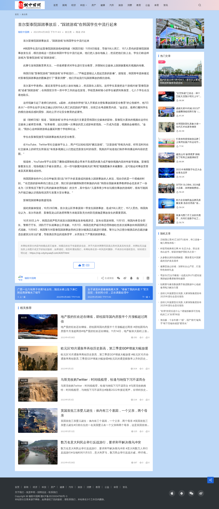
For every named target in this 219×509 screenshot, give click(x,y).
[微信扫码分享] (118, 278)
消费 (129, 5)
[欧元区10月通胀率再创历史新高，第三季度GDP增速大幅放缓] (38, 358)
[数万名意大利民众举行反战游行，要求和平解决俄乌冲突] (38, 452)
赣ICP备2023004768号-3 (54, 496)
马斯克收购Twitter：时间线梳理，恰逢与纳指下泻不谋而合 (103, 379)
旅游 (120, 5)
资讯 (165, 5)
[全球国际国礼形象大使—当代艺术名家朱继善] (166, 127)
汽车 (112, 5)
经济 (73, 5)
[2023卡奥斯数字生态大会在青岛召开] (166, 173)
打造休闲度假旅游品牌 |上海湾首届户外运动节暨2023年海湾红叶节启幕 (188, 141)
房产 (94, 5)
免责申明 (30, 492)
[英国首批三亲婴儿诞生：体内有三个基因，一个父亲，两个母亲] (38, 420)
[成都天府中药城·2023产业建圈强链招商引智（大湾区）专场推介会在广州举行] (166, 112)
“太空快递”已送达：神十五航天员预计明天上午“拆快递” (189, 96)
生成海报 (109, 278)
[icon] (172, 493)
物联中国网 (23, 32)
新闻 (64, 5)
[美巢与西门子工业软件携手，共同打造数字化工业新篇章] (166, 219)
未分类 (68, 32)
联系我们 (53, 492)
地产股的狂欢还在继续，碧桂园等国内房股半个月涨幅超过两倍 (104, 319)
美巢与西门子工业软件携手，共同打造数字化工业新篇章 (188, 218)
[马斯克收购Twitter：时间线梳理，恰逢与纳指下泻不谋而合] (38, 389)
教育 (138, 5)
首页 (55, 5)
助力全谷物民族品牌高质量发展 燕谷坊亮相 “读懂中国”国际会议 (188, 203)
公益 (147, 5)
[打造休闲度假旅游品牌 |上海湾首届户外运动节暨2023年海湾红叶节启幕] (166, 142)
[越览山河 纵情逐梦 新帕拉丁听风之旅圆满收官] (166, 158)
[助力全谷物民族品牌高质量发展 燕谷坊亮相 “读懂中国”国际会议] (166, 203)
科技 (82, 5)
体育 (156, 5)
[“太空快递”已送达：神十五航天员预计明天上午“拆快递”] (166, 97)
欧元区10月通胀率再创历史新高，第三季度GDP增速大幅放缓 (104, 348)
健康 (103, 5)
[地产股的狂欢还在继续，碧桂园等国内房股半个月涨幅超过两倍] (38, 326)
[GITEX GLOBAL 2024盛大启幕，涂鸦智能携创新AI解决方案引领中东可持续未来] (166, 188)
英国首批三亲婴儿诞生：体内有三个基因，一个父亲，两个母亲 (104, 413)
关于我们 (19, 492)
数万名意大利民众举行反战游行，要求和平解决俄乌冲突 (101, 442)
